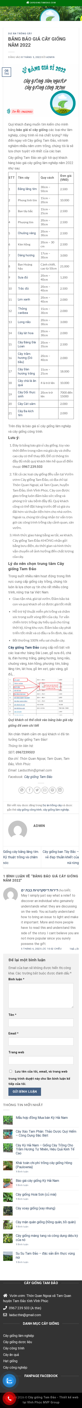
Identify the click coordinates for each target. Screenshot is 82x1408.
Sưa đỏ (23, 277)
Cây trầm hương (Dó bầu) (25, 358)
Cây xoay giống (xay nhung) (35, 1208)
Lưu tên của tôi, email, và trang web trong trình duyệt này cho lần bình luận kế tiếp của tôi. (39, 1078)
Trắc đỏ (23, 288)
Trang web (16, 1052)
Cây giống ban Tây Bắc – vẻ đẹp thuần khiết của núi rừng (61, 857)
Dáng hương (26, 255)
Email (13, 1033)
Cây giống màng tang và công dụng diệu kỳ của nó (47, 1238)
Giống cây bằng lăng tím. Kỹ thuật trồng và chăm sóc (21, 857)
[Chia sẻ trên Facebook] (29, 790)
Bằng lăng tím (27, 189)
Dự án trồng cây (20, 33)
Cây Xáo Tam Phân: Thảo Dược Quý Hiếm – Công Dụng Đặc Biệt (46, 1133)
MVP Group (51, 1402)
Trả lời (74, 949)
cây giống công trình (29, 809)
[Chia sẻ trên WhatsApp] (22, 790)
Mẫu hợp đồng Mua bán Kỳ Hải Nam (42, 1118)
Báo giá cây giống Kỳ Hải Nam (37, 1181)
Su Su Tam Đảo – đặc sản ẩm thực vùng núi (45, 1255)
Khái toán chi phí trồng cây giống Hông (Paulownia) (44, 1165)
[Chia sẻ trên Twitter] (37, 790)
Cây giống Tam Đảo (38, 777)
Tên (12, 1015)
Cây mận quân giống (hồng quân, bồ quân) (46, 1222)
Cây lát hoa (25, 333)
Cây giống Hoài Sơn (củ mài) (36, 1194)
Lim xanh (24, 299)
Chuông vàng (27, 233)
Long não (24, 322)
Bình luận (16, 979)
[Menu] (5, 13)
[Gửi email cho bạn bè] (44, 790)
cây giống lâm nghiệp (56, 809)
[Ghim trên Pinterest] (52, 790)
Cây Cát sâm (27, 404)
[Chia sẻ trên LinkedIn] (60, 790)
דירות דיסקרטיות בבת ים (39, 890)
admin (50, 57)
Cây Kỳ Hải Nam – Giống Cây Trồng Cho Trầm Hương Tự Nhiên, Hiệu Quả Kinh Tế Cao (45, 1149)
